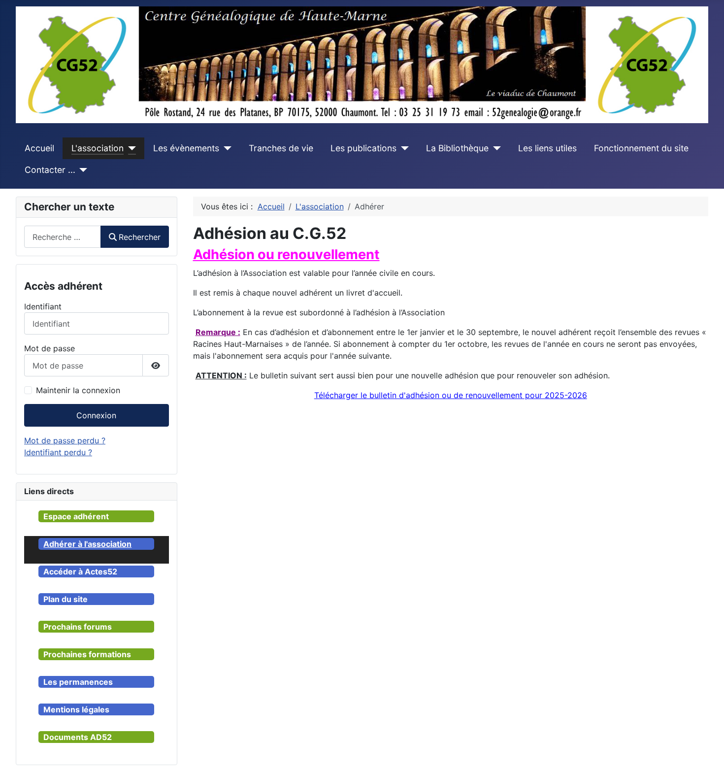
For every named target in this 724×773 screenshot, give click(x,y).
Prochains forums (77, 627)
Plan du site (65, 599)
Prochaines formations (87, 654)
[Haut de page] (706, 754)
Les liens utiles (547, 148)
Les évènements (186, 148)
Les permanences (78, 682)
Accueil (39, 148)
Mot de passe (49, 348)
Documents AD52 (77, 737)
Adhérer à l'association (87, 544)
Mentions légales (76, 709)
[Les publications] (402, 148)
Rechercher (140, 237)
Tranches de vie (281, 148)
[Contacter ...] (81, 170)
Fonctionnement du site (641, 148)
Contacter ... (50, 170)
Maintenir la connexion (78, 390)
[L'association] (130, 148)
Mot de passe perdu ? (64, 440)
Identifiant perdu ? (58, 452)
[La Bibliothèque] (495, 148)
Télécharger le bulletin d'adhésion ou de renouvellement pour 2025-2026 (450, 395)
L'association (97, 148)
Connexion (96, 415)
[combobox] (62, 237)
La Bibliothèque (457, 148)
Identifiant (43, 306)
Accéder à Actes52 (80, 571)
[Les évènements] (225, 148)
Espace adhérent (76, 516)
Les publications (363, 148)
